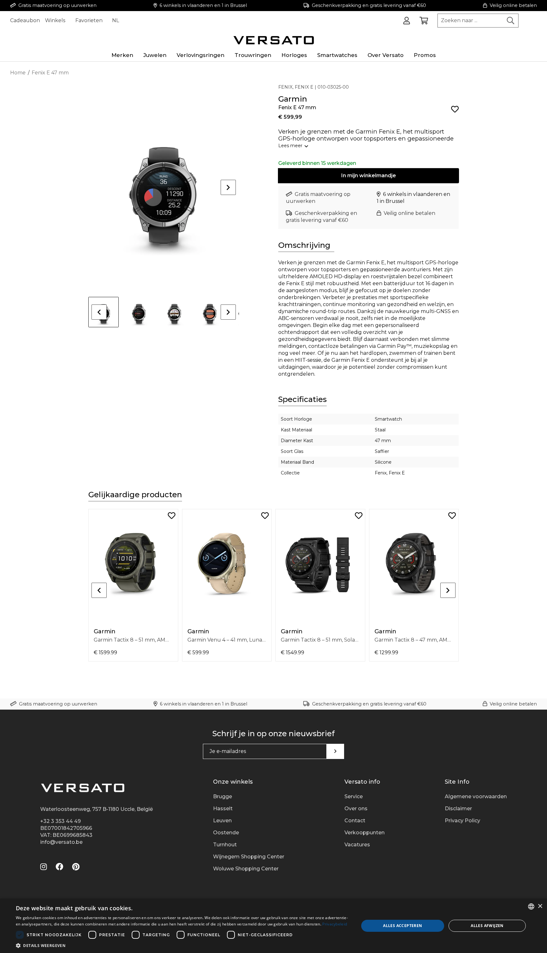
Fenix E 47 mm (50, 73)
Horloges (294, 55)
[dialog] (273, 926)
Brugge (222, 796)
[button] (182, 945)
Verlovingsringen (200, 55)
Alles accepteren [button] (402, 925)
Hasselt (223, 809)
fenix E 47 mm (299, 640)
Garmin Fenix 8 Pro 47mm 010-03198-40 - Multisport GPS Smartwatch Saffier (133, 640)
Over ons (356, 809)
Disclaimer (458, 809)
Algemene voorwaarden (476, 796)
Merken (122, 55)
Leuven (222, 821)
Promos (425, 55)
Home (18, 73)
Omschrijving (304, 245)
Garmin (105, 631)
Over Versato (386, 55)
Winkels (55, 20)
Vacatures (357, 845)
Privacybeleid (334, 924)
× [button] (540, 906)
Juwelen (155, 55)
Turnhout (225, 845)
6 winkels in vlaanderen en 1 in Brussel (203, 5)
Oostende (226, 833)
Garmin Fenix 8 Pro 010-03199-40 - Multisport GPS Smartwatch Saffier (227, 640)
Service (353, 796)
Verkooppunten (364, 833)
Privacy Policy (462, 821)
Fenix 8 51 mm (392, 640)
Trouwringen (253, 55)
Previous (99, 312)
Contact (354, 821)
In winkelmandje (368, 175)
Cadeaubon (25, 20)
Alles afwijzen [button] (487, 925)
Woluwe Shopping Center (246, 869)
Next (228, 187)
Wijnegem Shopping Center (248, 857)
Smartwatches (337, 55)
